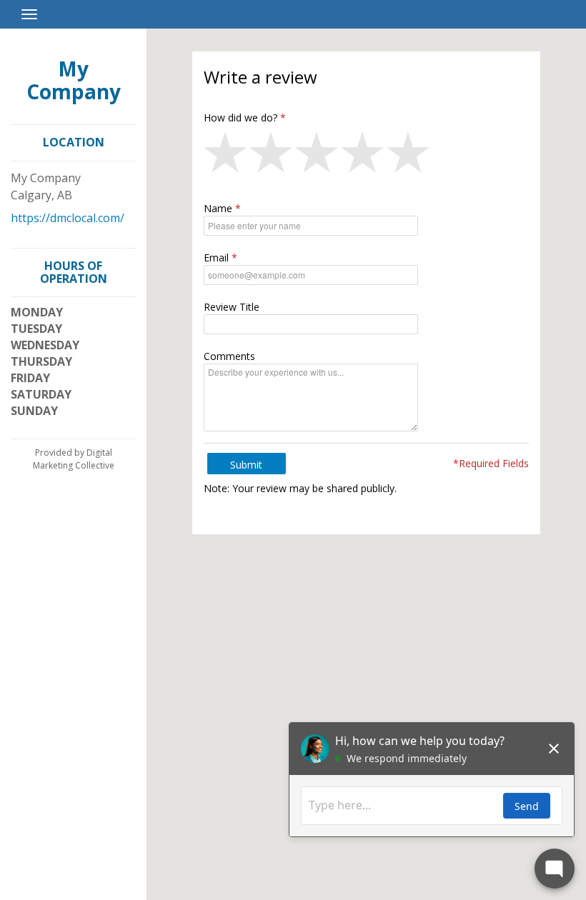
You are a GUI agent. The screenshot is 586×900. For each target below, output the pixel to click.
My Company (73, 80)
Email (216, 257)
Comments (229, 356)
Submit (246, 464)
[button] (226, 155)
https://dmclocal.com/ (67, 218)
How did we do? (240, 117)
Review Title (231, 307)
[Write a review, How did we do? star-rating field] (367, 155)
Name (218, 208)
